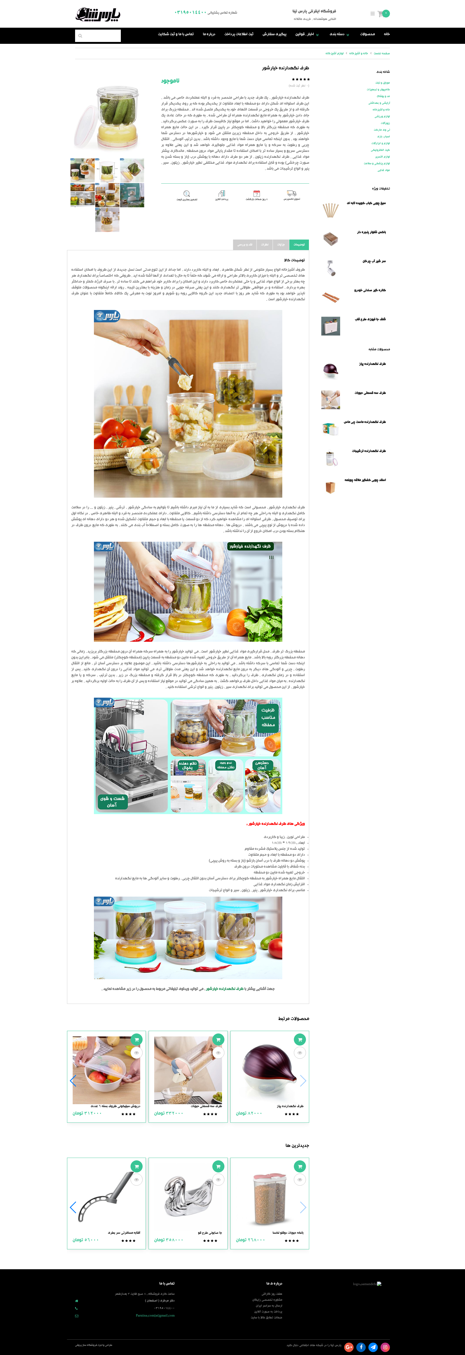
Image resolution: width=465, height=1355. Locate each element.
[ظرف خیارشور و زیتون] (83, 170)
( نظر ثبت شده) (299, 86)
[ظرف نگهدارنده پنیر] (132, 195)
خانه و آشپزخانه (381, 110)
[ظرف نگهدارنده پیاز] (270, 1070)
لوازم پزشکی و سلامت (377, 163)
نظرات (265, 245)
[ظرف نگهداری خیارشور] (107, 170)
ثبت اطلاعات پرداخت (238, 35)
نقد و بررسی (244, 245)
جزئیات (281, 245)
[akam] (107, 118)
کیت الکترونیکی (380, 150)
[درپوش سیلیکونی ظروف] (106, 1070)
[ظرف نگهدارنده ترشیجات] (132, 170)
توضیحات (299, 245)
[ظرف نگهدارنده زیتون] (107, 195)
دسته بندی (340, 35)
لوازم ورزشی (382, 116)
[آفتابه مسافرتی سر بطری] (106, 1197)
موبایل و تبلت (382, 83)
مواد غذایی (384, 170)
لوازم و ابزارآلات (380, 143)
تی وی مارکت (382, 130)
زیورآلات (385, 123)
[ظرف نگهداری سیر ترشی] (83, 195)
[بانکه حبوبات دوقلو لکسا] (270, 1197)
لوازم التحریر (382, 157)
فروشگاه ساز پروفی (86, 1345)
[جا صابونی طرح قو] (188, 1197)
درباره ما (209, 35)
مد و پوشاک (383, 96)
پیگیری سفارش (274, 35)
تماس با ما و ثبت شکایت (176, 35)
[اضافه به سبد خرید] (300, 1039)
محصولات (367, 35)
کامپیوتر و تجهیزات (378, 89)
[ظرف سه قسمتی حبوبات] (188, 1070)
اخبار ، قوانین (307, 35)
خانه (387, 35)
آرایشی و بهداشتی (379, 103)
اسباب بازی (383, 136)
